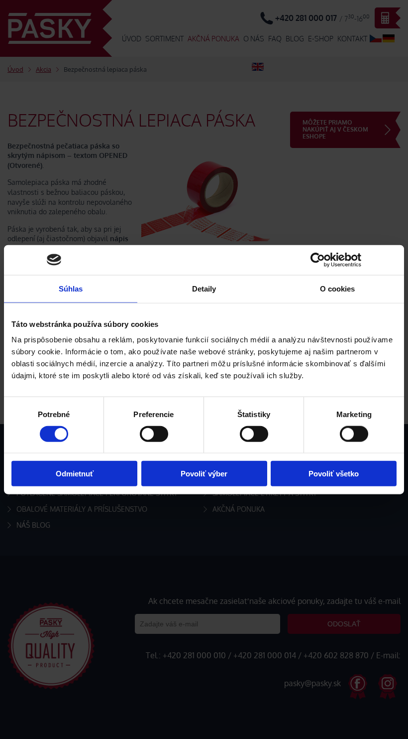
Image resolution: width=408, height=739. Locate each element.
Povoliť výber (204, 473)
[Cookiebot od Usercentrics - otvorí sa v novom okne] (317, 259)
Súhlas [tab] (71, 288)
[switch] (154, 434)
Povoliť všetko (333, 473)
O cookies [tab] (337, 288)
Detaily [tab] (204, 288)
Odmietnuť (75, 473)
